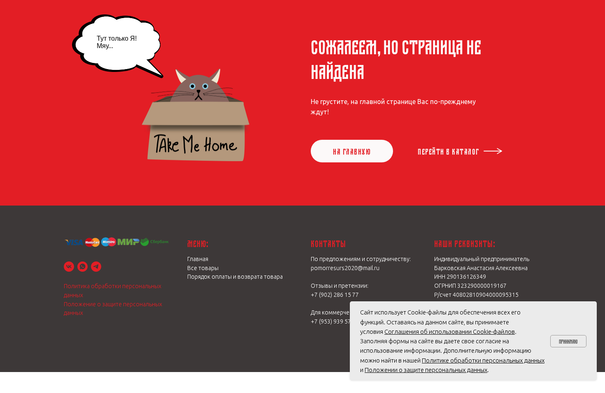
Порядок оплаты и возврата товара (235, 276)
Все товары (203, 268)
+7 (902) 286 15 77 (335, 294)
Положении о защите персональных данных (426, 369)
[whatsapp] (82, 266)
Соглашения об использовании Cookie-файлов (449, 331)
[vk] (69, 266)
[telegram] (96, 266)
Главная (197, 259)
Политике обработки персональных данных (483, 360)
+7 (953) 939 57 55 (335, 321)
